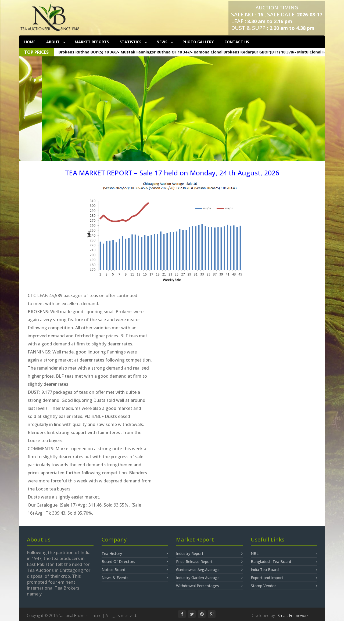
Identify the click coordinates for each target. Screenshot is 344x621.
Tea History (112, 553)
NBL (255, 553)
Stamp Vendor (263, 585)
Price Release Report (194, 561)
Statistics (131, 41)
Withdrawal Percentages (197, 585)
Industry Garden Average (198, 577)
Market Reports (92, 41)
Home (29, 41)
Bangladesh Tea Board (271, 561)
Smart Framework (293, 615)
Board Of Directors (118, 561)
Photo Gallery (198, 41)
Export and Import (267, 577)
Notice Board (113, 569)
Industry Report (189, 553)
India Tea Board (265, 569)
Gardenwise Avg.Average (198, 569)
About (53, 41)
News (162, 41)
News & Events (115, 577)
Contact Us (236, 41)
